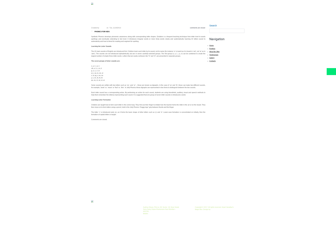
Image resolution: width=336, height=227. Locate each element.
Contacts (212, 61)
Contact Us (205, 14)
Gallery (186, 14)
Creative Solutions (217, 209)
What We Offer (137, 14)
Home (98, 14)
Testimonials (171, 14)
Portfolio (118, 14)
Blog (149, 14)
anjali (103, 28)
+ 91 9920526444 (155, 214)
